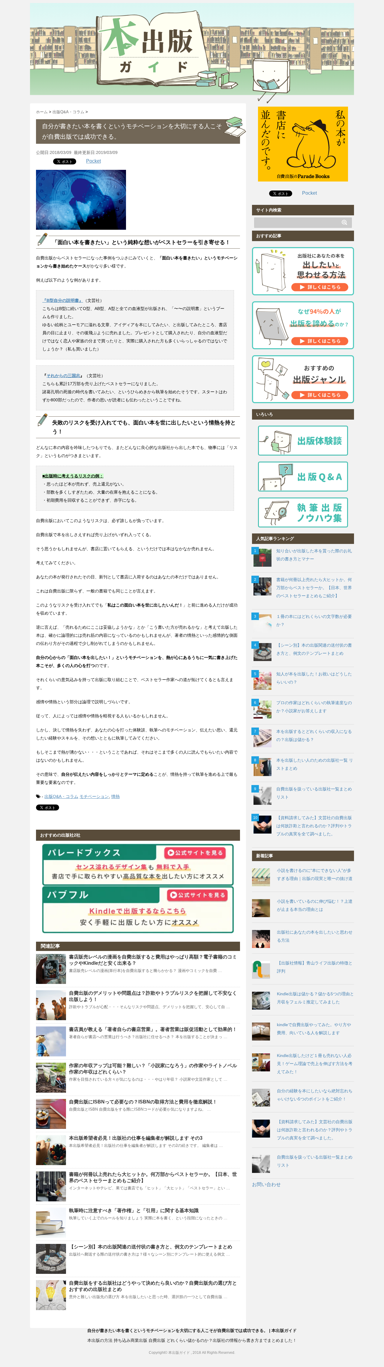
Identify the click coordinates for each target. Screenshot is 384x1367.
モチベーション (94, 796)
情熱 (115, 796)
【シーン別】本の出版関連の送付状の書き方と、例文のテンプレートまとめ (150, 1246)
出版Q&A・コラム (61, 796)
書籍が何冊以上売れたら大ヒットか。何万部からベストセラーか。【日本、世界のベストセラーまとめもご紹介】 (314, 587)
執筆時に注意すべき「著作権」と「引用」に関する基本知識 (134, 1210)
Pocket (93, 161)
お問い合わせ (266, 1184)
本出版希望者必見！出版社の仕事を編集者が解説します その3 (135, 1138)
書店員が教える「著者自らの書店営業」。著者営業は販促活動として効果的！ (153, 1029)
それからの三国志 (63, 375)
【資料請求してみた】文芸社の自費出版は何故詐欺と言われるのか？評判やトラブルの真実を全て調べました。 (314, 825)
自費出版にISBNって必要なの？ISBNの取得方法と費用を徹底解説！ (143, 1101)
